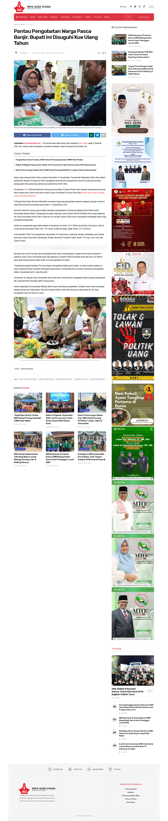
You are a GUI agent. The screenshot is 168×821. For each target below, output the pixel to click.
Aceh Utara (30, 24)
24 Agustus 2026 (135, 77)
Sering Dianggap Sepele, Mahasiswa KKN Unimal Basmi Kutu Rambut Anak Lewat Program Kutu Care (136, 707)
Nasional (65, 17)
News (32, 17)
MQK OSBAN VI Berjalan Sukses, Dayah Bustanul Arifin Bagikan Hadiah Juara (128, 692)
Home (16, 24)
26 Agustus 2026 (135, 60)
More (106, 17)
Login (124, 7)
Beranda (23, 17)
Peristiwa (42, 17)
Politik (97, 17)
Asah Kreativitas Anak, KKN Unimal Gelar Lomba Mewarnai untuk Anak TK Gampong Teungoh (136, 746)
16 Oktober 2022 (38, 53)
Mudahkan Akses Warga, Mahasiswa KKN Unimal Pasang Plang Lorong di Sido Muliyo (136, 733)
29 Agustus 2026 (21, 424)
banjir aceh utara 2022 (28, 379)
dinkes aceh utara (46, 379)
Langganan (143, 17)
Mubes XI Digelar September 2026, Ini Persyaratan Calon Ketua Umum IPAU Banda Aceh (56, 165)
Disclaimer (130, 802)
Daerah (53, 17)
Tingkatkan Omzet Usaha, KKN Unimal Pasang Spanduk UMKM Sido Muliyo (49, 160)
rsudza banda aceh (97, 379)
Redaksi (24, 53)
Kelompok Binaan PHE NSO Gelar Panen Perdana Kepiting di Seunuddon (140, 54)
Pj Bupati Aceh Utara (64, 379)
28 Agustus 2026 (21, 465)
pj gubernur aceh (81, 379)
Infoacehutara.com (33, 143)
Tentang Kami (131, 789)
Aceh (26, 189)
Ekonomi (77, 17)
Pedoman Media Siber (131, 796)
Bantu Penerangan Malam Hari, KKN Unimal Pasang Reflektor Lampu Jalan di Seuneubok (56, 170)
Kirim (128, 17)
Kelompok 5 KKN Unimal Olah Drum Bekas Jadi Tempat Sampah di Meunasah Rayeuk (91, 457)
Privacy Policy (130, 799)
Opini (87, 17)
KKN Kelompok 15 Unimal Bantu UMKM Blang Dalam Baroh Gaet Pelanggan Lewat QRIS (135, 720)
